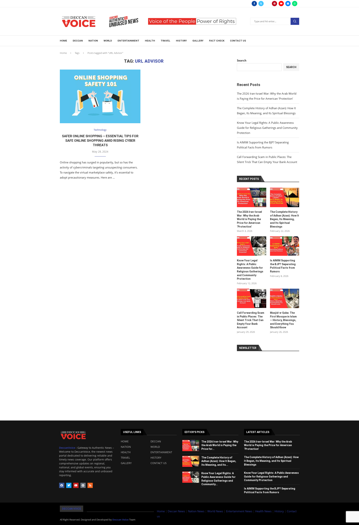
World (108, 40)
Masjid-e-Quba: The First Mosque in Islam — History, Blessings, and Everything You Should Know (283, 320)
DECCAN (156, 441)
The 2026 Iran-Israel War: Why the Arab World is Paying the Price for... (219, 445)
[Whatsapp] (294, 3)
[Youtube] (281, 3)
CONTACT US (159, 463)
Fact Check (216, 40)
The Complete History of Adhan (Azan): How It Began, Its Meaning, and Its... (218, 461)
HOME (125, 441)
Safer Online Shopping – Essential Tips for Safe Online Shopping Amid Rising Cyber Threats (100, 140)
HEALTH (126, 452)
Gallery (197, 40)
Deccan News (176, 511)
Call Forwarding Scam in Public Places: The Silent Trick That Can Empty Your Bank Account (250, 320)
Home (63, 40)
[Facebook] (254, 3)
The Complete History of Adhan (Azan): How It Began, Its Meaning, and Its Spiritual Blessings (284, 219)
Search (295, 21)
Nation (93, 40)
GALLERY (126, 463)
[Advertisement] (112, 394)
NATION (126, 447)
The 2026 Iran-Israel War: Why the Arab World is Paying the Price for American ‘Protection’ (249, 219)
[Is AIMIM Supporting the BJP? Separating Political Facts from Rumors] (284, 246)
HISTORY (156, 457)
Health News (263, 511)
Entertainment (128, 40)
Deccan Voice (71, 508)
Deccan (78, 40)
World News (215, 511)
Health (150, 40)
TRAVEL (125, 457)
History (181, 40)
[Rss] (90, 485)
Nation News (196, 511)
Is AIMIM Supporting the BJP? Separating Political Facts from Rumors (283, 266)
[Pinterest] (274, 3)
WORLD (155, 447)
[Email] (288, 3)
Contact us (238, 40)
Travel (165, 40)
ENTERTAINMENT (161, 452)
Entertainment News (239, 511)
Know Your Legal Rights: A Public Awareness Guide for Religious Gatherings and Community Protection (267, 128)
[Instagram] (267, 3)
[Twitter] (261, 3)
